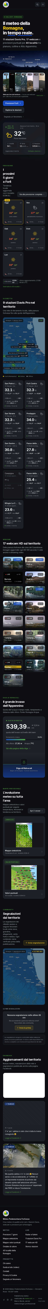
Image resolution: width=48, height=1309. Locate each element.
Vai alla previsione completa (30, 194)
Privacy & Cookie (10, 1275)
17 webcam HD (31, 1242)
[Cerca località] (37, 4)
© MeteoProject (39, 669)
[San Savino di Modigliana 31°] (18, 350)
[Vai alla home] (6, 4)
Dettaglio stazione (34, 151)
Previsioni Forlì (11, 103)
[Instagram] (8, 1300)
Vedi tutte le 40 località (11, 286)
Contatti (6, 1271)
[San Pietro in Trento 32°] (26, 341)
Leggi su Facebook (12, 1138)
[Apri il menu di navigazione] (43, 4)
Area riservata (41, 1299)
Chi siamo (7, 1263)
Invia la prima (25, 1028)
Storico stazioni (31, 1246)
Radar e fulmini (31, 1234)
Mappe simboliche (10, 1238)
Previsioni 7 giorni (10, 1234)
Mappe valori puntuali (11, 1242)
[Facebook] (4, 1300)
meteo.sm (28, 1298)
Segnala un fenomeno (13, 117)
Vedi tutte (40, 95)
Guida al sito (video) (11, 1267)
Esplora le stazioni (14, 110)
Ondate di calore (10, 1246)
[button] (6, 82)
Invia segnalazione (36, 943)
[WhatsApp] (11, 1300)
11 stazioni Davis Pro (33, 1238)
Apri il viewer (35, 811)
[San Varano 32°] (23, 347)
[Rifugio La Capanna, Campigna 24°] (13, 365)
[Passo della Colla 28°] (4, 356)
